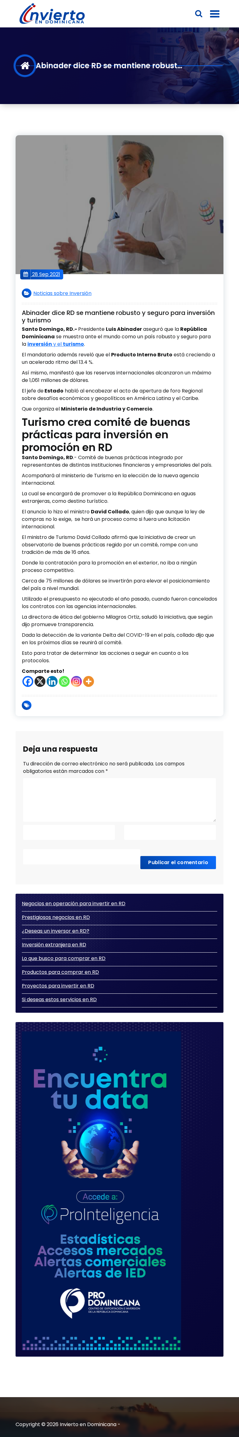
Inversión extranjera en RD (54, 944)
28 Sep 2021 (45, 274)
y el (55, 344)
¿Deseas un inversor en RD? (55, 931)
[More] (88, 681)
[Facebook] (27, 681)
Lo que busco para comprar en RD (63, 958)
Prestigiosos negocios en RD (56, 917)
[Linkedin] (52, 681)
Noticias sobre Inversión (62, 293)
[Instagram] (76, 681)
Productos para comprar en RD (60, 972)
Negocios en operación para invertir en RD (73, 903)
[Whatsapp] (64, 681)
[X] (40, 681)
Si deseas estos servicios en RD (59, 999)
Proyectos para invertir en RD (58, 985)
